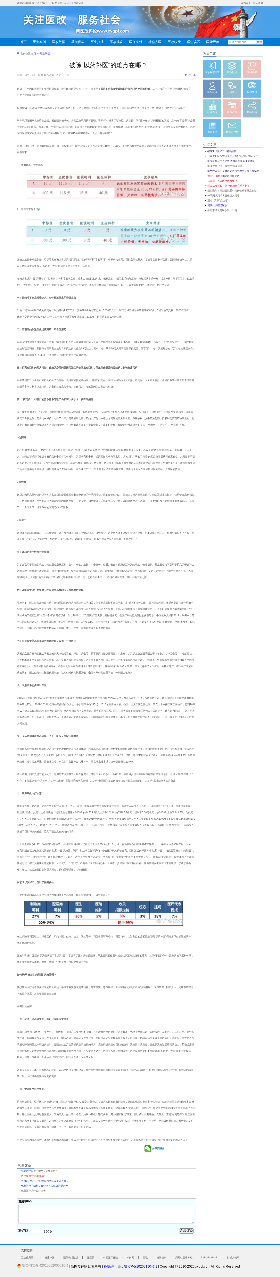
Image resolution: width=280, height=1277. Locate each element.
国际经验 (212, 42)
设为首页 (246, 3)
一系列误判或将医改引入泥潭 (223, 195)
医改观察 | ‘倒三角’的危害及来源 (224, 166)
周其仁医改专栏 (183, 1257)
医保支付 (135, 42)
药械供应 (77, 42)
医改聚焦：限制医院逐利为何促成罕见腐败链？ (233, 190)
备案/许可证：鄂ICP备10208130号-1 (130, 1266)
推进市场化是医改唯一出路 (222, 210)
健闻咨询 (161, 1257)
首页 (23, 42)
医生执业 (97, 42)
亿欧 (145, 1257)
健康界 (90, 1257)
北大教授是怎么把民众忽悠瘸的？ (39, 1171)
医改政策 (174, 42)
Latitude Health (209, 1257)
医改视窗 (116, 42)
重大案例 (39, 42)
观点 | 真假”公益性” (217, 200)
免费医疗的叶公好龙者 (33, 1190)
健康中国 (50, 1257)
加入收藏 (258, 3)
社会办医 (155, 42)
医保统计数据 (70, 1257)
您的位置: (26, 53)
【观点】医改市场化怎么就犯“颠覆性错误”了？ (232, 156)
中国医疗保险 (110, 1257)
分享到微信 (158, 1148)
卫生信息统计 (28, 1257)
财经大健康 (233, 1257)
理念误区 (193, 42)
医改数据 (58, 42)
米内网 (130, 1257)
